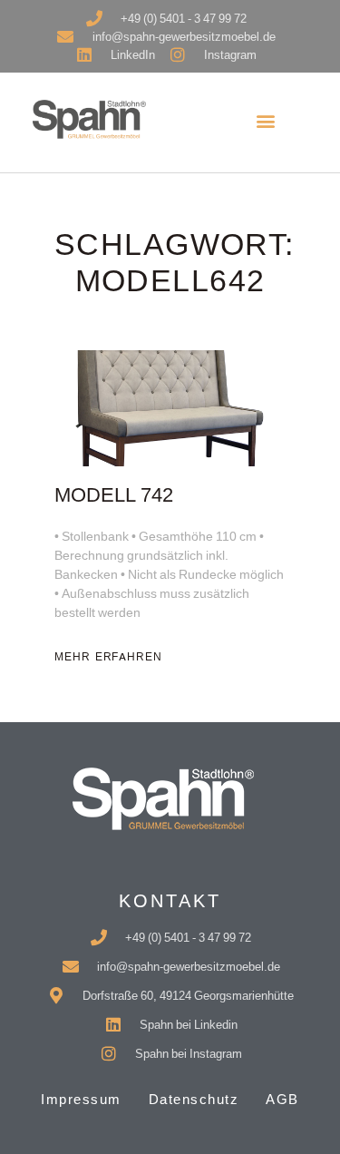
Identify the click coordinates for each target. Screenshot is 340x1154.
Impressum (81, 1099)
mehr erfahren (108, 656)
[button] (266, 120)
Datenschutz (194, 1099)
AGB (282, 1099)
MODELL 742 (113, 495)
